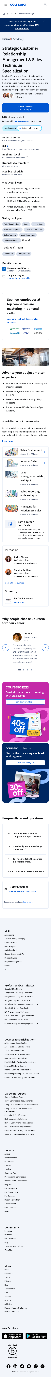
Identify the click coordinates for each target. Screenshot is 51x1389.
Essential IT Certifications (15, 1115)
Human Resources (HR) (14, 954)
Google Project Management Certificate (21, 1004)
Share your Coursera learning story (19, 1134)
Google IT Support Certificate (17, 1000)
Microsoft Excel (11, 958)
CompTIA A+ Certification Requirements (21, 1104)
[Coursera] (18, 4)
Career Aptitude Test (14, 1097)
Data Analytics (10, 946)
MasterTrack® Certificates (16, 1180)
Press (7, 1269)
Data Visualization (11, 224)
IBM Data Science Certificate (16, 1019)
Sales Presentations (34, 229)
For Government (11, 1192)
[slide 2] (23, 669)
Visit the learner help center (23, 891)
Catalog (8, 1169)
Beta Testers (10, 1238)
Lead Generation (28, 235)
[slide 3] (27, 669)
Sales (26, 224)
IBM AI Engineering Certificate (17, 1012)
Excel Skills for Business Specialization (21, 1062)
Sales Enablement (11, 240)
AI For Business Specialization (17, 1046)
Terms (7, 1277)
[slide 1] (19, 669)
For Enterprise (11, 1188)
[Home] (3, 13)
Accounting (9, 935)
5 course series (11, 138)
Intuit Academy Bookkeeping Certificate (21, 1023)
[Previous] (5, 647)
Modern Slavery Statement (16, 1308)
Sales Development (12, 229)
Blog (6, 1242)
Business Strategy (26, 13)
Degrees (8, 1184)
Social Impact (10, 1203)
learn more (28, 902)
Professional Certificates (15, 1177)
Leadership (9, 1161)
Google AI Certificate (13, 989)
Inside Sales (38, 224)
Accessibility (10, 1288)
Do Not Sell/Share (12, 1311)
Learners (8, 1231)
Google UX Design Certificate (17, 1008)
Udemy (7, 1211)
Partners (8, 1234)
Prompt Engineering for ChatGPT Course (22, 1073)
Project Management (13, 961)
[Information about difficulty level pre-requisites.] (27, 157)
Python (7, 965)
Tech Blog (9, 1250)
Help (6, 1285)
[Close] (43, 21)
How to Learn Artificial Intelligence (19, 1122)
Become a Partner (12, 1200)
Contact (8, 1292)
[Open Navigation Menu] (5, 4)
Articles (8, 1296)
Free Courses (10, 1207)
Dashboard (8, 253)
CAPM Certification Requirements (19, 1101)
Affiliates (8, 1304)
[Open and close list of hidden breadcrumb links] (11, 13)
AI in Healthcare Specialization (17, 1054)
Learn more (36, 121)
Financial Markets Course (15, 1066)
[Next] (45, 647)
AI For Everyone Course (14, 1050)
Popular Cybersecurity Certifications (20, 1130)
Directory (8, 1300)
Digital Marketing (12, 950)
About (7, 1154)
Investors (9, 1273)
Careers (8, 1165)
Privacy (8, 1281)
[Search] (45, 4)
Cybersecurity (11, 942)
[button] (20, 97)
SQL (6, 969)
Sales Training (10, 235)
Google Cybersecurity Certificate (19, 992)
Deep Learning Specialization (17, 1058)
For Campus (10, 1196)
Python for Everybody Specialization (20, 1077)
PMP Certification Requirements (18, 1126)
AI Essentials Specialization (16, 1043)
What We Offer (11, 1157)
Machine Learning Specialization (18, 1069)
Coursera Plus (10, 1173)
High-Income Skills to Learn (16, 1119)
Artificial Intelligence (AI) (15, 938)
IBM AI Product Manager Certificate (19, 1015)
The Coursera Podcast (14, 1246)
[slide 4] (31, 669)
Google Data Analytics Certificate (19, 996)
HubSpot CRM (24, 253)
